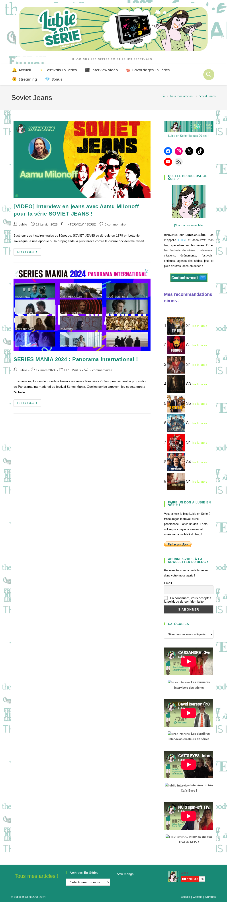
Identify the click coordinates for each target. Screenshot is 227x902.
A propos (210, 896)
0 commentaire (115, 224)
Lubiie (23, 224)
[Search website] (208, 74)
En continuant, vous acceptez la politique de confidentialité (187, 599)
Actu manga (125, 874)
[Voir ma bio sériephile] (189, 225)
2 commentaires (101, 370)
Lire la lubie (29, 253)
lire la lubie (199, 325)
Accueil (185, 896)
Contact (197, 896)
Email (168, 583)
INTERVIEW (75, 224)
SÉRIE (91, 224)
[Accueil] (163, 96)
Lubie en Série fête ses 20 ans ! (188, 135)
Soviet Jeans (207, 96)
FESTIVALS (72, 370)
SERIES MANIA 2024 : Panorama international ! (76, 359)
